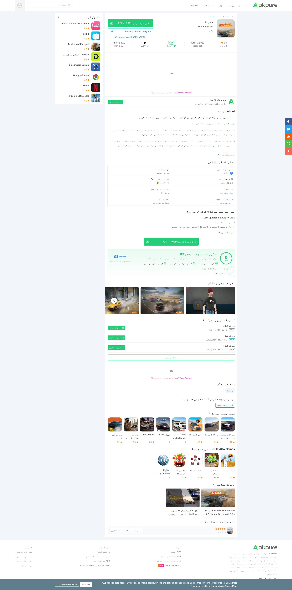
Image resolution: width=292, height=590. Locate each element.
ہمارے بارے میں (24, 551)
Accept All (86, 584)
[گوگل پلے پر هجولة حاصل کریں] (163, 183)
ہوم (233, 16)
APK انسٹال (175, 551)
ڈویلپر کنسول (103, 551)
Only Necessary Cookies (67, 584)
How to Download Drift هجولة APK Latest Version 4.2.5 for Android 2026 (220, 512)
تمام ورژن (171, 357)
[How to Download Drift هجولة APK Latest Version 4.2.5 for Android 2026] (218, 498)
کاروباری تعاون (24, 560)
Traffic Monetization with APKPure (95, 565)
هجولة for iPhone (224, 405)
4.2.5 (226, 173)
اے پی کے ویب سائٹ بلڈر (98, 556)
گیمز (227, 16)
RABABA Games (206, 26)
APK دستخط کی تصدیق (171, 556)
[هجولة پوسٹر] (162, 300)
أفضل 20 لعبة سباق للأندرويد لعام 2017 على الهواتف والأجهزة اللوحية (183, 512)
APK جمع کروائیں (101, 560)
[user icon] (19, 5)
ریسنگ (219, 16)
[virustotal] (181, 254)
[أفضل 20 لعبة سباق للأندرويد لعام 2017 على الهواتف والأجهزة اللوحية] (183, 498)
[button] (171, 44)
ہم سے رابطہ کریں (23, 556)
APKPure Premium (172, 565)
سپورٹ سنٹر (26, 565)
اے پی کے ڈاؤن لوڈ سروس (169, 560)
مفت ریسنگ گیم (226, 193)
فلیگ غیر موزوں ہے (161, 202)
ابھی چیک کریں (226, 202)
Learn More (231, 585)
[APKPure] (265, 5)
